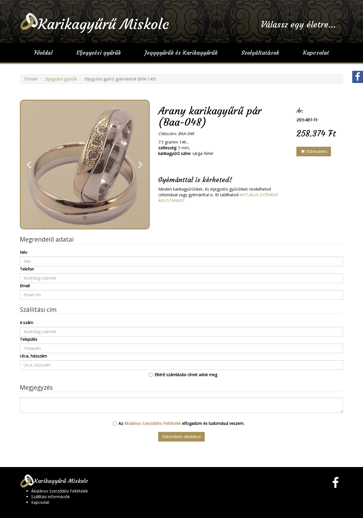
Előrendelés (316, 151)
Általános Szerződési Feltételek (152, 423)
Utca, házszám (33, 356)
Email (25, 285)
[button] (29, 164)
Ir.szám (26, 322)
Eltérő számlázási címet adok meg (186, 374)
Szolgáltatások (260, 52)
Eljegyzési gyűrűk (98, 52)
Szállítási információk (50, 496)
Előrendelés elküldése (181, 436)
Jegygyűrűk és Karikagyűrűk (181, 52)
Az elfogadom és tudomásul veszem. (181, 423)
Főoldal (43, 52)
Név (23, 252)
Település (28, 339)
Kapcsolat (316, 52)
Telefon (27, 269)
